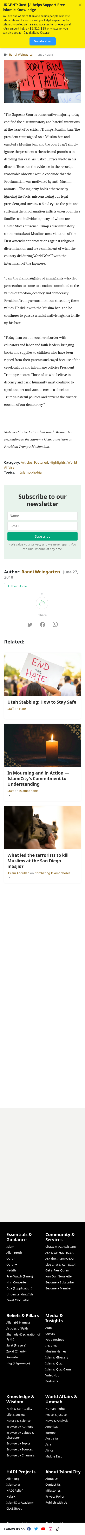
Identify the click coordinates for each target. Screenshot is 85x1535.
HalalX (10, 1496)
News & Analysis (56, 1421)
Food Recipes (54, 1340)
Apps (48, 1328)
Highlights (58, 462)
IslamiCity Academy (19, 1502)
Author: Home (17, 586)
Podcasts (51, 1381)
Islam (10, 1247)
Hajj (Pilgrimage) (18, 1363)
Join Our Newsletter (59, 1276)
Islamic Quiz (54, 1363)
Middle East (53, 1456)
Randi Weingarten (40, 572)
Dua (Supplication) (19, 1288)
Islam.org (13, 1484)
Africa (49, 1450)
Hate (22, 709)
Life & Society (15, 1415)
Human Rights (55, 1409)
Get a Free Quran (57, 1270)
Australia (51, 1438)
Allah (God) (14, 1252)
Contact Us (53, 1484)
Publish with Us (56, 1502)
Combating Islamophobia (52, 873)
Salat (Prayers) (16, 1345)
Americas (51, 1427)
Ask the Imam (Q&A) (59, 1258)
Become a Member (58, 1288)
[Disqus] (42, 1159)
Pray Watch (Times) (19, 1276)
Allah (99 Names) (18, 1322)
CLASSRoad (14, 1508)
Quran (10, 1258)
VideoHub (52, 1375)
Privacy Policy (54, 1496)
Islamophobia (31, 472)
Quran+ (11, 1264)
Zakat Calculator (17, 1300)
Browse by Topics (18, 1443)
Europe (50, 1433)
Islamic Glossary (56, 1357)
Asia (48, 1444)
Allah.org (12, 1479)
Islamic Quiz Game (58, 1369)
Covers (50, 1334)
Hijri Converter (16, 1282)
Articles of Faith (17, 1328)
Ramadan (13, 1357)
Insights (51, 1346)
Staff (11, 709)
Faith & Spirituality (19, 1409)
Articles (26, 462)
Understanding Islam (21, 1294)
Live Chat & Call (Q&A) (60, 1264)
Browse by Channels (20, 1455)
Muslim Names (55, 1351)
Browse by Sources (19, 1449)
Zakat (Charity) (16, 1351)
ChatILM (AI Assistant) (60, 1247)
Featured (41, 462)
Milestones (53, 1490)
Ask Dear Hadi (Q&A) (59, 1252)
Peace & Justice (56, 1415)
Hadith (11, 1270)
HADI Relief (14, 1490)
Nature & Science (18, 1421)
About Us (51, 1479)
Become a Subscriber (60, 1282)
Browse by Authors (19, 1427)
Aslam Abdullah (18, 873)
